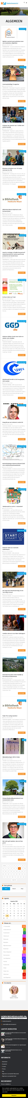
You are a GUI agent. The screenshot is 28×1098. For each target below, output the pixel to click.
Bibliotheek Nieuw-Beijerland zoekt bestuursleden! (12, 210)
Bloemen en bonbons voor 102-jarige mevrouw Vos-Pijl (12, 169)
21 (8, 871)
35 (22, 874)
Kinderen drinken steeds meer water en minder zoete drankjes (13, 337)
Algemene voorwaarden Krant (9, 1076)
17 (22, 868)
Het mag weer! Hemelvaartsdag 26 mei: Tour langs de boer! (13, 591)
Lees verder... (22, 60)
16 (19, 868)
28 (3, 874)
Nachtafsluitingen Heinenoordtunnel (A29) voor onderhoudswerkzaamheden (14, 464)
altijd (22, 888)
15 (16, 868)
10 (3, 868)
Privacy (4, 1069)
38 (7, 877)
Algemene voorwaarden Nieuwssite (10, 1073)
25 (19, 871)
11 (5, 868)
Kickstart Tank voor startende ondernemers (10, 548)
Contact (4, 1066)
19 (3, 871)
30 (8, 874)
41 (15, 877)
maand (14, 888)
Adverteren (4, 1061)
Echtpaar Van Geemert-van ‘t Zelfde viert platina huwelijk (13, 126)
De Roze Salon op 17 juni (9, 297)
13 (11, 868)
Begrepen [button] (14, 1095)
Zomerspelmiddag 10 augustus (11, 84)
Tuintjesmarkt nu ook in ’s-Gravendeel (13, 506)
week (6, 888)
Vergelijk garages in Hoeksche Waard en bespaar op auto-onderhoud (15, 1039)
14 (14, 868)
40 (12, 877)
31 (11, 874)
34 (19, 874)
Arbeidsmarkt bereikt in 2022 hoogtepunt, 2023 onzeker (14, 380)
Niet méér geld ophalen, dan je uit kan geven (13, 842)
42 (18, 877)
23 (14, 871)
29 (5, 874)
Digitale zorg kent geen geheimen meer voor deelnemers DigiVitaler (13, 42)
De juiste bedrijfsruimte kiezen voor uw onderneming (13, 1050)
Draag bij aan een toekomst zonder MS (13, 422)
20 (5, 871)
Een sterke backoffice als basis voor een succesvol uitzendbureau (15, 1033)
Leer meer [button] (4, 1091)
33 (16, 874)
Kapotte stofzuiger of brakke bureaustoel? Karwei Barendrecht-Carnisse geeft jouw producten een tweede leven (14, 254)
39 (9, 877)
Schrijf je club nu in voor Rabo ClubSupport (14, 633)
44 (23, 877)
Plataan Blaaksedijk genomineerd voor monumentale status (13, 799)
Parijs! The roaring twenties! (10, 716)
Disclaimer (4, 1064)
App (3, 1071)
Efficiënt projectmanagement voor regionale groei (15, 1044)
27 (24, 871)
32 (14, 874)
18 (24, 868)
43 (20, 877)
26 (22, 871)
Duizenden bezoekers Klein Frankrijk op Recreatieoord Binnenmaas (13, 675)
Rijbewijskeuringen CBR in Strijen (11, 757)
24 (16, 871)
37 (4, 877)
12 (8, 868)
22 (11, 871)
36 (24, 874)
